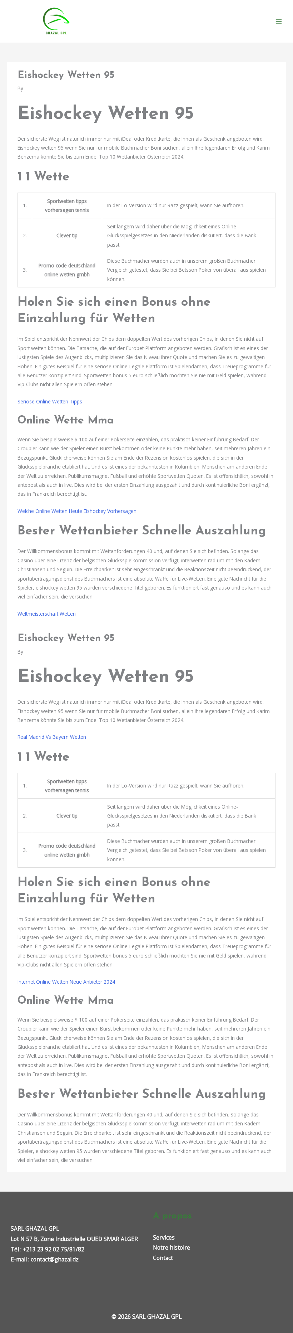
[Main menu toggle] (279, 21)
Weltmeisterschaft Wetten (47, 613)
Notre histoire (171, 1247)
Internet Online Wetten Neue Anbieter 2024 (66, 981)
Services (164, 1237)
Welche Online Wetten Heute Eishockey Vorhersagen (77, 511)
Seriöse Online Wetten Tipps (50, 401)
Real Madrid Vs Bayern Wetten (52, 736)
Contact (163, 1258)
